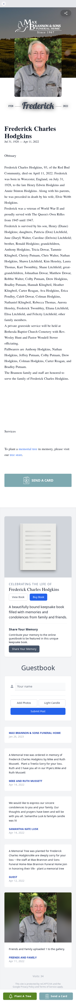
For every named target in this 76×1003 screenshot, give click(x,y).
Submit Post (38, 711)
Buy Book (38, 597)
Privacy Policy (27, 986)
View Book (18, 597)
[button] (37, 917)
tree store (16, 454)
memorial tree (28, 449)
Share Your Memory (24, 649)
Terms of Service (48, 986)
